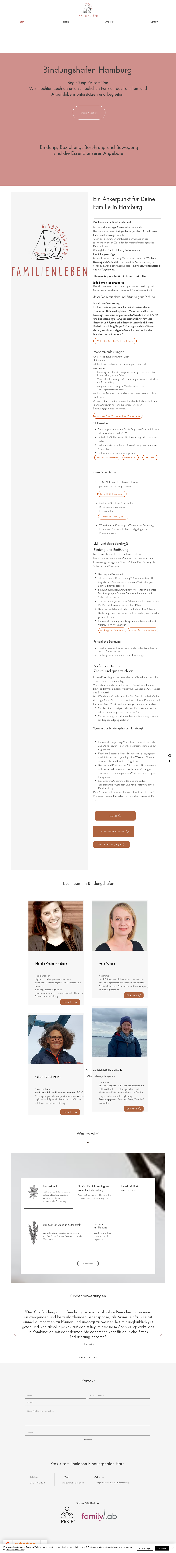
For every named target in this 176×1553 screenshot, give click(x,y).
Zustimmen (162, 1548)
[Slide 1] (79, 1357)
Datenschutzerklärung (15, 1549)
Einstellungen (145, 1548)
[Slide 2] (81, 1357)
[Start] (87, 10)
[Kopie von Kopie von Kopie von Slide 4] (94, 1357)
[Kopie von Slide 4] (89, 1357)
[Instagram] (169, 755)
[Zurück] (15, 1334)
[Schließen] (172, 1548)
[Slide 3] (84, 1357)
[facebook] (169, 761)
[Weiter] (161, 1334)
